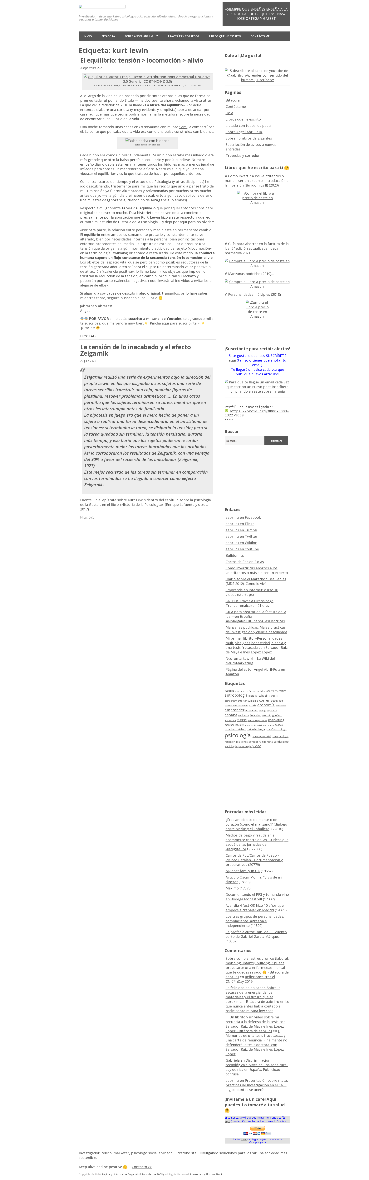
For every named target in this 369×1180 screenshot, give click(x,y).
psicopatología (280, 736)
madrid (242, 720)
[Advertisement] (257, 475)
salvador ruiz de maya (260, 741)
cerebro (273, 695)
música (239, 725)
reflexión (230, 741)
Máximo (232, 888)
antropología (236, 695)
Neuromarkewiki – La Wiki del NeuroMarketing (250, 660)
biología (253, 695)
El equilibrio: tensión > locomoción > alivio (141, 60)
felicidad (255, 715)
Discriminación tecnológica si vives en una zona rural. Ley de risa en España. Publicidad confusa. (257, 1067)
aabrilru (229, 691)
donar (244, 1139)
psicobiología (256, 729)
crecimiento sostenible (236, 705)
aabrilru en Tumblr (241, 530)
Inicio (88, 36)
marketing (276, 720)
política (279, 725)
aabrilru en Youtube (242, 549)
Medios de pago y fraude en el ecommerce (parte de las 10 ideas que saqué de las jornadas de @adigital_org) (257, 842)
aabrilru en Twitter (241, 536)
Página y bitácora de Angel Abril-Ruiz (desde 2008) (132, 1174)
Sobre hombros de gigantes (249, 138)
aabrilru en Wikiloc (241, 542)
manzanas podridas (257, 720)
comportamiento (233, 700)
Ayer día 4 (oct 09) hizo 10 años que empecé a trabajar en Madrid (255, 907)
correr (264, 700)
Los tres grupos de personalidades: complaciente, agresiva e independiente (255, 921)
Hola (229, 113)
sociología (231, 746)
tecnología (245, 746)
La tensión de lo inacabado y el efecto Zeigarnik (135, 350)
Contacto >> (142, 1166)
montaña (229, 725)
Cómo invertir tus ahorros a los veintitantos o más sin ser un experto (257, 570)
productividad (235, 729)
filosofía (266, 715)
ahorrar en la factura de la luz (250, 691)
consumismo (250, 700)
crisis (252, 705)
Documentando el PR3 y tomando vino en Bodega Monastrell (257, 896)
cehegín (263, 695)
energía (262, 710)
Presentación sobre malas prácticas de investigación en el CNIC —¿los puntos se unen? (257, 1085)
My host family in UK (243, 871)
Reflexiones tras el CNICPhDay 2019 (250, 979)
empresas (251, 710)
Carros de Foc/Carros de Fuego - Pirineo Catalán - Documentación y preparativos (254, 860)
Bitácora (108, 36)
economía (266, 705)
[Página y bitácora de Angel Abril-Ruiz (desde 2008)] (102, 5)
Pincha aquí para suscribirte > (174, 323)
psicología (238, 735)
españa (231, 715)
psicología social (261, 736)
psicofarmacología (276, 729)
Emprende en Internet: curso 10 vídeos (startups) (252, 592)
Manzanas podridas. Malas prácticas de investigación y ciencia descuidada (256, 629)
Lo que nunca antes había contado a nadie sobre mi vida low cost (257, 1006)
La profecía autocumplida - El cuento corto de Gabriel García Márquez (256, 934)
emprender (234, 710)
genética (277, 715)
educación (281, 705)
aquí (227, 1121)
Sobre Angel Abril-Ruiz (141, 36)
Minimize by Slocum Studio (207, 1174)
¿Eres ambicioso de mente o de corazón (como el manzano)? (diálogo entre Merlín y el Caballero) (256, 824)
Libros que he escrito (225, 36)
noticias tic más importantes (259, 725)
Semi (183, 127)
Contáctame (260, 36)
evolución (243, 715)
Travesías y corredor (183, 36)
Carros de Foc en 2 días (245, 561)
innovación (230, 720)
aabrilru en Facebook (243, 517)
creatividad (277, 700)
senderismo (281, 741)
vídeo (257, 746)
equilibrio (272, 710)
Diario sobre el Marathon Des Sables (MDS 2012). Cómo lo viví (256, 581)
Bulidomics (235, 555)
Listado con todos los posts (249, 125)
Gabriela (233, 1060)
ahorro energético (276, 691)
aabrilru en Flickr (240, 523)
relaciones (242, 741)
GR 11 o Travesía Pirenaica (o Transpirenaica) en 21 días (249, 603)
